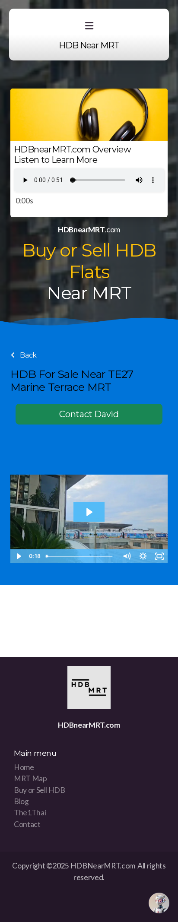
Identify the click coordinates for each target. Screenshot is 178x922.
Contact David (88, 414)
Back (28, 355)
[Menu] (89, 26)
